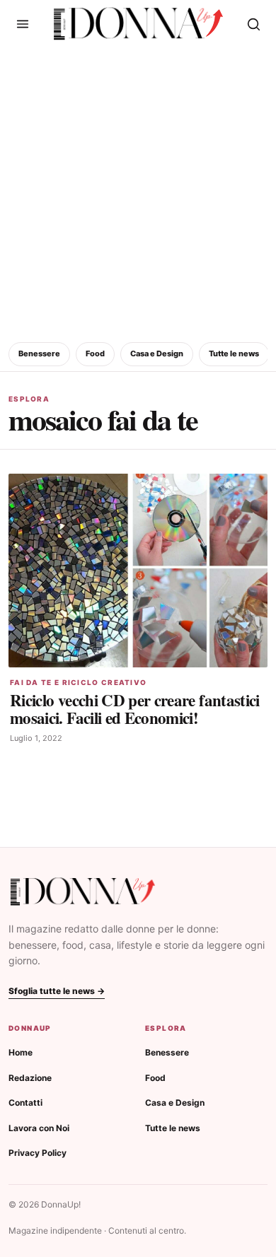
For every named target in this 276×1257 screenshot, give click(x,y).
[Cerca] (253, 24)
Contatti (25, 1102)
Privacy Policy (37, 1152)
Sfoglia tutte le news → (56, 991)
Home (20, 1052)
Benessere (39, 353)
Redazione (30, 1077)
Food (95, 353)
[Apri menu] (22, 24)
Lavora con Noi (38, 1128)
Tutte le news (234, 353)
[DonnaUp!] (138, 24)
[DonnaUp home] (82, 891)
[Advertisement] (138, 192)
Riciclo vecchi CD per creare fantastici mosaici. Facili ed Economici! (135, 709)
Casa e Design (156, 353)
